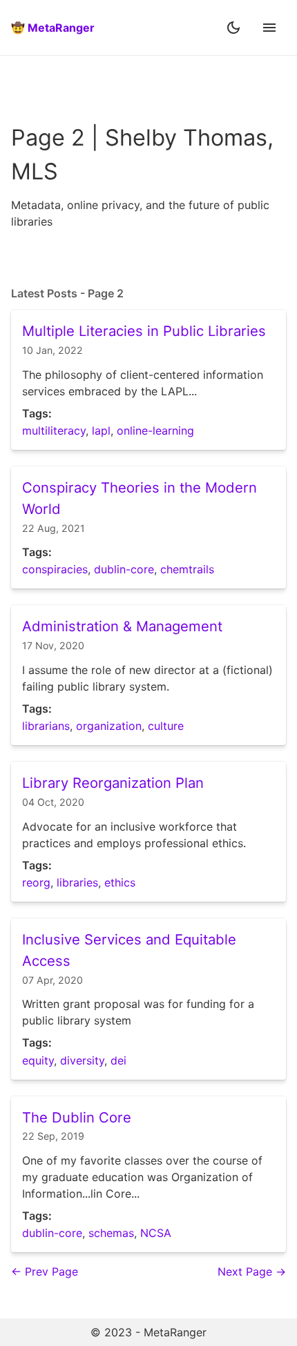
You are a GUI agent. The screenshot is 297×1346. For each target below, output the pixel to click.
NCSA (155, 1233)
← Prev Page (44, 1271)
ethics (119, 882)
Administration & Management (122, 626)
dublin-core (124, 569)
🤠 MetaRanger (53, 27)
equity (38, 1060)
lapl (101, 430)
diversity (82, 1060)
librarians (46, 726)
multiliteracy (54, 430)
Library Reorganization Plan (113, 782)
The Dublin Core (76, 1117)
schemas (111, 1233)
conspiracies (55, 569)
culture (166, 726)
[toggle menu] (269, 27)
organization (109, 726)
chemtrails (187, 569)
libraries (77, 882)
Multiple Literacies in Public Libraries (144, 330)
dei (118, 1060)
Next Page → (252, 1271)
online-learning (155, 430)
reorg (36, 882)
